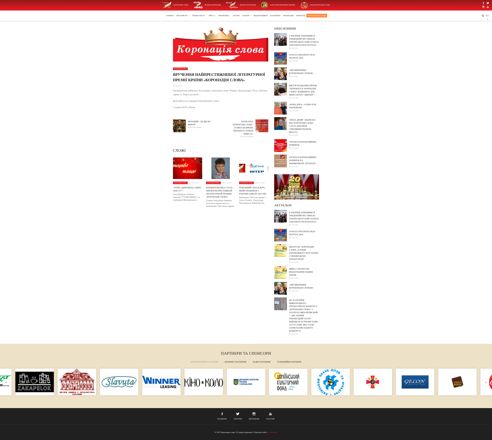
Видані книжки (261, 16)
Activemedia (272, 432)
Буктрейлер (275, 16)
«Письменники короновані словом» (301, 71)
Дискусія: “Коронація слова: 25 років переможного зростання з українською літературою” (303, 253)
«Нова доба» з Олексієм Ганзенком (302, 106)
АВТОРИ (236, 16)
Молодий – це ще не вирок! (199, 124)
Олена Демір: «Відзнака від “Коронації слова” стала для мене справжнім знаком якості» (302, 126)
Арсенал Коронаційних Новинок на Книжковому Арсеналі (302, 160)
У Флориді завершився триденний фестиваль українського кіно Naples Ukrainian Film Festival (304, 40)
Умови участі (198, 16)
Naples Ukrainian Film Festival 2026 (302, 56)
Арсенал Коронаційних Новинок (302, 143)
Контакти (300, 16)
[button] (486, 382)
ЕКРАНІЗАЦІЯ (288, 16)
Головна (170, 16)
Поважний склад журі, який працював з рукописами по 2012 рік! (252, 191)
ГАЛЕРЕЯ (245, 16)
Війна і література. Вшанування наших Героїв (301, 272)
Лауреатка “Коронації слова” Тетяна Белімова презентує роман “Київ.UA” (242, 128)
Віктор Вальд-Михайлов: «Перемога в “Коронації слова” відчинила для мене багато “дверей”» (303, 90)
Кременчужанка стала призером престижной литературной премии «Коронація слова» (219, 192)
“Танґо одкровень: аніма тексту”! (187, 189)
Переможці (223, 16)
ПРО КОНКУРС (182, 16)
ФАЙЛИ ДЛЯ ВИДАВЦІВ (317, 16)
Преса (211, 16)
